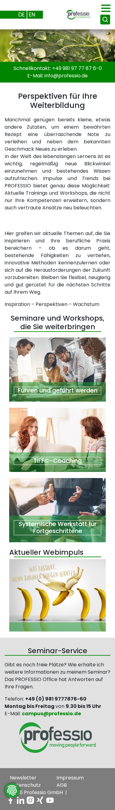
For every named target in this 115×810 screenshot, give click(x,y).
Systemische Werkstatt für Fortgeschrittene (58, 527)
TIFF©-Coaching (57, 461)
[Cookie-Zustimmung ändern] (12, 790)
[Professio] (73, 14)
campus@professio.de (51, 713)
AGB (61, 785)
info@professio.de (66, 75)
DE (21, 14)
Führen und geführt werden (58, 390)
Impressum (70, 777)
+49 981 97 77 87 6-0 (77, 68)
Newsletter (23, 777)
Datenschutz (25, 785)
